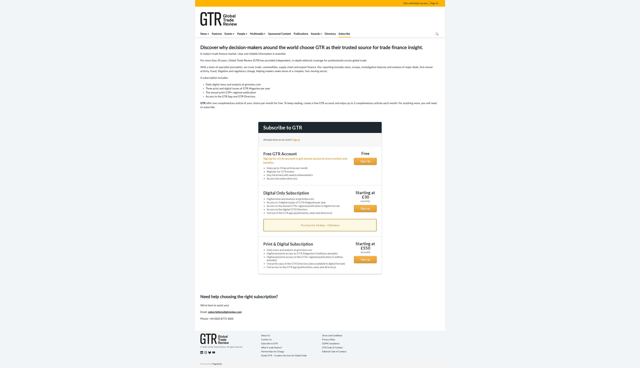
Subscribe (344, 34)
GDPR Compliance (331, 344)
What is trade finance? (271, 348)
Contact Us (266, 340)
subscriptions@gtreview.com (225, 312)
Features (217, 34)
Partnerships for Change (272, 352)
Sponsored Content (279, 34)
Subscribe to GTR (269, 344)
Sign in (434, 3)
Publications (301, 34)
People (241, 34)
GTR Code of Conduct (332, 348)
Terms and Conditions (332, 336)
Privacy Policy (328, 340)
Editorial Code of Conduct (334, 352)
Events (228, 34)
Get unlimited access (415, 3)
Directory (330, 34)
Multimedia (256, 34)
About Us (265, 336)
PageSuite (217, 364)
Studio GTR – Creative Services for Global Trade (284, 356)
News (203, 34)
